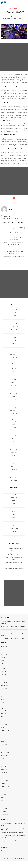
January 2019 (14, 472)
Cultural (14, 495)
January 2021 (14, 407)
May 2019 (14, 461)
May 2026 (14, 315)
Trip (14, 534)
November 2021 (13, 391)
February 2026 (14, 318)
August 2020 (14, 419)
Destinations (14, 497)
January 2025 (14, 343)
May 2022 (14, 377)
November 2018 (13, 477)
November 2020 (13, 410)
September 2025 (14, 326)
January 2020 (14, 438)
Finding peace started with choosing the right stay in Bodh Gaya (14, 238)
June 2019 (14, 458)
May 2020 (14, 427)
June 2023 (14, 368)
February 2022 (14, 385)
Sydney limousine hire (10, 80)
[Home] (11, 16)
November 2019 (13, 444)
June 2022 (14, 374)
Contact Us (4, 850)
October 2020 (14, 413)
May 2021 (14, 402)
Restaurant (13, 517)
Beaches (14, 492)
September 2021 (13, 393)
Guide (14, 506)
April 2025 (14, 340)
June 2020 (13, 424)
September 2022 (14, 371)
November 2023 (13, 354)
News (14, 514)
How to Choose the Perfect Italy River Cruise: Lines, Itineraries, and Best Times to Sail (14, 257)
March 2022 (13, 382)
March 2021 (13, 405)
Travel (14, 200)
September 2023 (14, 360)
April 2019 (14, 463)
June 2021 (14, 399)
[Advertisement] (14, 57)
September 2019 (14, 449)
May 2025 (14, 337)
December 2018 (13, 475)
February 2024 (14, 349)
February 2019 (14, 469)
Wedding (14, 537)
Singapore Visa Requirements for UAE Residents (13, 247)
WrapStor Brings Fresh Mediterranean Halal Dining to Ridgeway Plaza (13, 243)
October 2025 (14, 323)
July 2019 (14, 455)
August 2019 (14, 452)
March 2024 (14, 346)
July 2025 (14, 332)
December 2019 (13, 441)
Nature (13, 511)
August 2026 (14, 309)
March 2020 (13, 433)
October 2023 (14, 357)
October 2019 (14, 447)
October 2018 (14, 480)
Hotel (14, 509)
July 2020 (14, 421)
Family (13, 500)
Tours (14, 523)
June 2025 (14, 335)
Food (14, 503)
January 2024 (14, 351)
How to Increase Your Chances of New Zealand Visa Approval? (14, 252)
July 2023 (14, 365)
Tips (14, 520)
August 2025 (14, 329)
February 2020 (14, 435)
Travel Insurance (14, 528)
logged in (9, 218)
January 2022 (14, 388)
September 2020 (14, 416)
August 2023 (14, 363)
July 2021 (14, 396)
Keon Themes (21, 858)
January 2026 (14, 321)
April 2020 (14, 430)
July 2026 (14, 312)
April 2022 (14, 379)
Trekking (14, 531)
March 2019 (13, 466)
